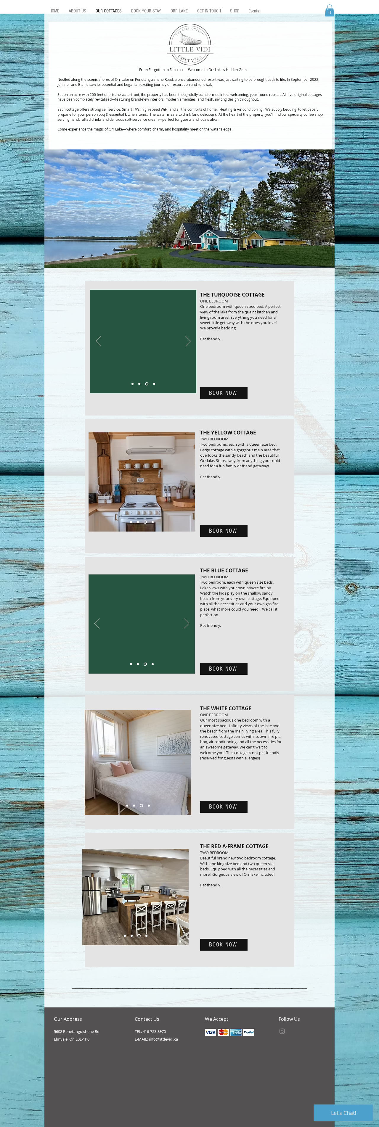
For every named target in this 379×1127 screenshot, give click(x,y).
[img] (210, 1032)
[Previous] (98, 341)
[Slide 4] (154, 384)
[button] (330, 10)
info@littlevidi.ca (163, 1039)
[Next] (188, 341)
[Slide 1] (132, 384)
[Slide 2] (139, 384)
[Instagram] (282, 1031)
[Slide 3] (146, 383)
